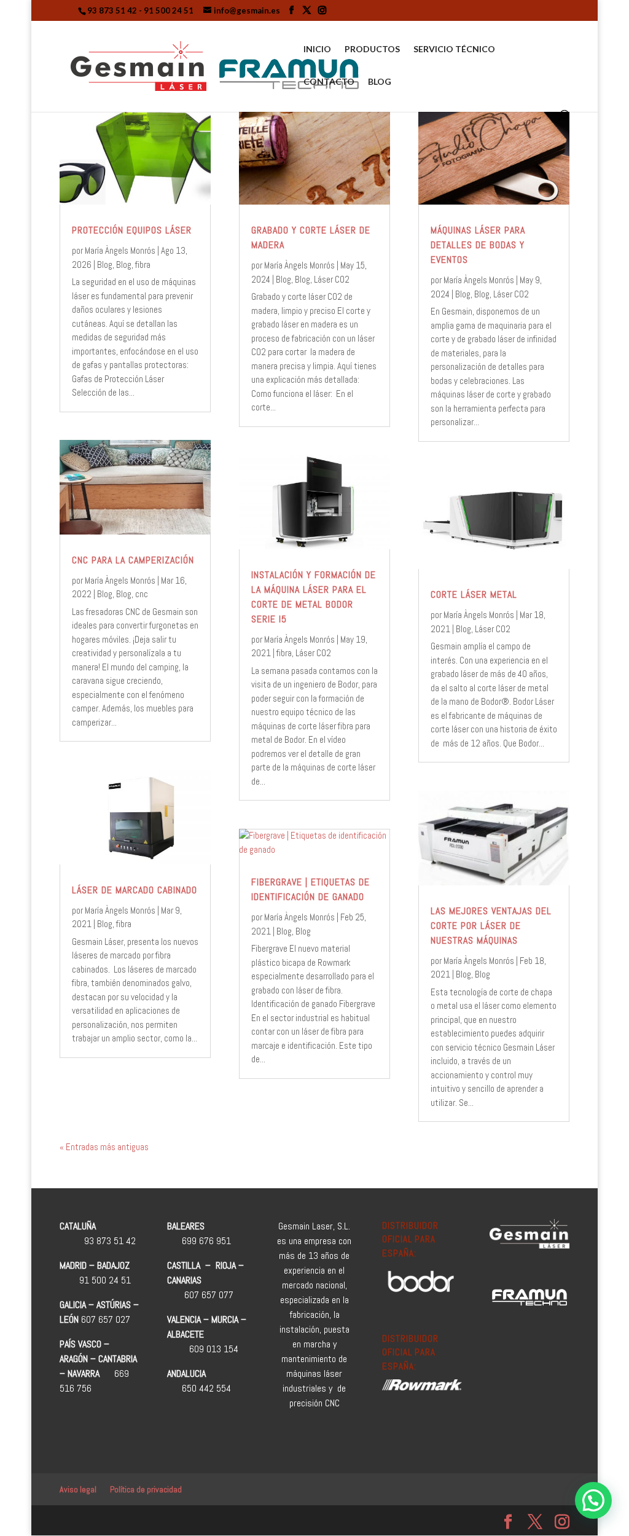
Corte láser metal (474, 594)
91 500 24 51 (168, 10)
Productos (372, 49)
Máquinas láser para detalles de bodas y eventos (478, 245)
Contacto (328, 82)
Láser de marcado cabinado (134, 890)
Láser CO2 (332, 279)
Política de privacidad (146, 1489)
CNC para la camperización (133, 560)
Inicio (317, 49)
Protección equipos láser (132, 230)
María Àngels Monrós (120, 250)
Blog (379, 82)
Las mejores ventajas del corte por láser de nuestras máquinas (491, 925)
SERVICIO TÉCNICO (454, 49)
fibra (142, 264)
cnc (141, 594)
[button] (593, 1500)
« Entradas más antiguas (104, 1147)
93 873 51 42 (112, 10)
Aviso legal (78, 1489)
